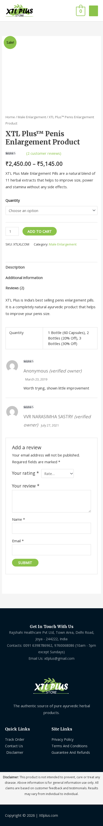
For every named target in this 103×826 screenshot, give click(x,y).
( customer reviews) (43, 153)
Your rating (25, 473)
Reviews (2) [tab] (15, 287)
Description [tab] (15, 267)
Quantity (13, 200)
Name (18, 519)
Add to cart (40, 231)
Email (18, 540)
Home (10, 117)
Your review (26, 486)
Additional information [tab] (24, 277)
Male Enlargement (32, 117)
